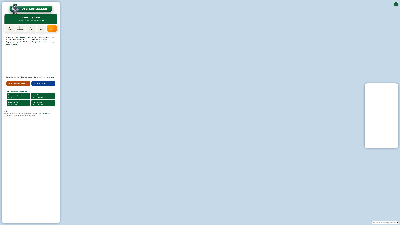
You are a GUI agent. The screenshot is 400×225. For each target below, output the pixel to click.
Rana (17, 37)
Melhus (50, 42)
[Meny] (396, 4)
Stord (23, 37)
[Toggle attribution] (397, 222)
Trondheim (43, 42)
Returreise (50, 77)
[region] (200, 112)
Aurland (9, 44)
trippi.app (375, 223)
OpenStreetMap (384, 223)
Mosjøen (35, 42)
